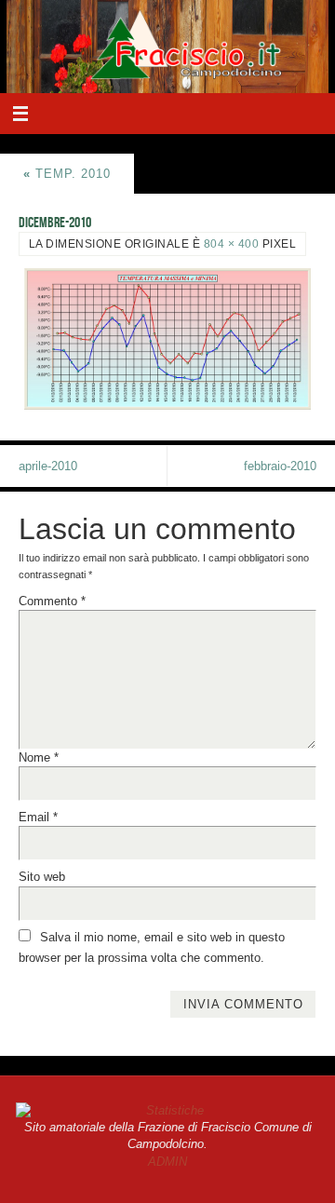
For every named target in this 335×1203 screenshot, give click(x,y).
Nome (39, 757)
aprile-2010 (48, 466)
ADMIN (167, 1162)
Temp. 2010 (67, 174)
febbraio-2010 (280, 466)
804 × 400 (232, 243)
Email (38, 817)
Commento (52, 601)
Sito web (42, 877)
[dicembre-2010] (167, 339)
